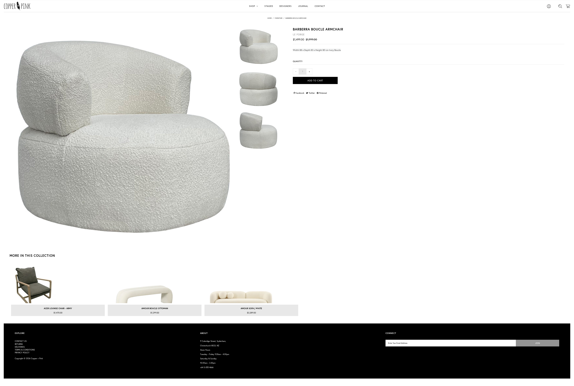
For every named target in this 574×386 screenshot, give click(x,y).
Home (269, 18)
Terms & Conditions (25, 350)
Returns (19, 344)
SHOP (252, 6)
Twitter (311, 92)
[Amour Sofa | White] (251, 283)
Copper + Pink (37, 358)
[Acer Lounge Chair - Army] (58, 283)
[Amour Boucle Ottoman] (154, 283)
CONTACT (320, 6)
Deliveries (20, 347)
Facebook (299, 92)
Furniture (278, 18)
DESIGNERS (285, 6)
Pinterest (323, 92)
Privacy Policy (22, 352)
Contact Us (21, 341)
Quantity (298, 61)
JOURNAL (303, 6)
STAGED (268, 6)
